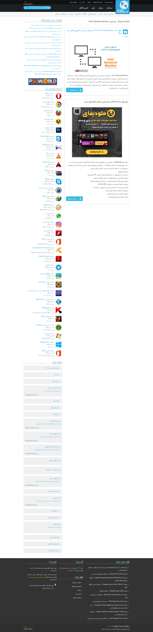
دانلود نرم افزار (109, 2)
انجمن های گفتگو (97, 2)
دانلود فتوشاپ (49, 128)
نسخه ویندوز (72, 199)
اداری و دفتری (92, 14)
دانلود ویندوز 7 (49, 333)
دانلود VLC (50, 153)
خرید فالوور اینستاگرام (53, 469)
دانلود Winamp (49, 205)
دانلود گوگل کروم (48, 102)
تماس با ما (82, 2)
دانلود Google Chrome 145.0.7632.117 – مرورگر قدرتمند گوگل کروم (108, 585)
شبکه (124, 36)
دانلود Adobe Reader (46, 256)
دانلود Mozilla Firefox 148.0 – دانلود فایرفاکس (113, 591)
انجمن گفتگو (83, 8)
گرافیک (85, 14)
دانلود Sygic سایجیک (47, 273)
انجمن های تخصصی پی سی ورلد (36, 577)
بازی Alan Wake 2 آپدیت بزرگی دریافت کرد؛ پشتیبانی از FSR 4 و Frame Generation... (43, 55)
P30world (110, 626)
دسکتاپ (57, 14)
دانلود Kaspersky (48, 308)
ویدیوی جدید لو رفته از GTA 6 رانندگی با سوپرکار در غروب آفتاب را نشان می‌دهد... (44, 61)
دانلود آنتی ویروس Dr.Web (45, 325)
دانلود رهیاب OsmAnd (46, 282)
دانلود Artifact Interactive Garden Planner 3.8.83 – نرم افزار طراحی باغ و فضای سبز (108, 613)
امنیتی (105, 14)
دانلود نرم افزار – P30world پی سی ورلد (123, 7)
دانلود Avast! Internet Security (43, 248)
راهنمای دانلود (73, 2)
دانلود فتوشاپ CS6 (47, 316)
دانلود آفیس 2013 (48, 351)
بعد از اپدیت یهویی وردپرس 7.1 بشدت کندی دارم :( (45, 25)
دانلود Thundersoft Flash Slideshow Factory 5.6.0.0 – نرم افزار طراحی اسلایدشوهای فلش (109, 606)
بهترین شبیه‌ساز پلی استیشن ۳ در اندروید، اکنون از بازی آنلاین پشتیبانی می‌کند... (43, 44)
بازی (93, 8)
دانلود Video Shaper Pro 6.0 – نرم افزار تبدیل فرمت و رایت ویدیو (107, 618)
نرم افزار (109, 8)
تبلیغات (89, 2)
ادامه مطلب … (72, 90)
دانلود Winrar (49, 170)
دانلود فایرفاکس (49, 110)
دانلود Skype (49, 179)
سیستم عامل (64, 14)
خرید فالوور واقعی (54, 460)
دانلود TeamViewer (47, 136)
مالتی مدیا (78, 14)
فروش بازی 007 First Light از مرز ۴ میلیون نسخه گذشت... (44, 28)
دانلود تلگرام (50, 265)
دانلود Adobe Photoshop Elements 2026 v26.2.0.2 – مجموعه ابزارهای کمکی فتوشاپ (108, 579)
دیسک (72, 14)
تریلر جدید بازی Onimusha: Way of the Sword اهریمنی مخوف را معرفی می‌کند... (42, 38)
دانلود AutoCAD (48, 162)
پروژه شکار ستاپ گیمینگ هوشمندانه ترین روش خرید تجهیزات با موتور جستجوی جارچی (107, 568)
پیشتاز (52, 588)
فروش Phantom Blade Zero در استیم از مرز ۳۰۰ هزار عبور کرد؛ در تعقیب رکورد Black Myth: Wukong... (43, 72)
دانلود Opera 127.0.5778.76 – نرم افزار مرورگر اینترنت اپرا (109, 574)
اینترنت (100, 14)
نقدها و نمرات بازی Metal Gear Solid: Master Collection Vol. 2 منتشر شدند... (42, 67)
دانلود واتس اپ (49, 213)
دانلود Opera (49, 93)
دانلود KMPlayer (48, 145)
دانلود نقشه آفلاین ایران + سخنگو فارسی (41, 290)
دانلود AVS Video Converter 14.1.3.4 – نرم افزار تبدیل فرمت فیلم (108, 596)
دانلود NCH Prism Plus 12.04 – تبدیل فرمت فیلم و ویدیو (110, 601)
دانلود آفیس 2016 (48, 239)
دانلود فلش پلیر (49, 230)
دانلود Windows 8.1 (47, 342)
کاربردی (111, 14)
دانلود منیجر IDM (48, 196)
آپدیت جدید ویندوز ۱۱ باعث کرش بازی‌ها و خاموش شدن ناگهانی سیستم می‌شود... (43, 32)
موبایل (100, 8)
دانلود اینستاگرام (48, 222)
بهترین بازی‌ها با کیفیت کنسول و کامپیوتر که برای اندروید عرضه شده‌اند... (43, 49)
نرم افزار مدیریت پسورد (46, 188)
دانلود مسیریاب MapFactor (45, 299)
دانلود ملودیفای (49, 119)
